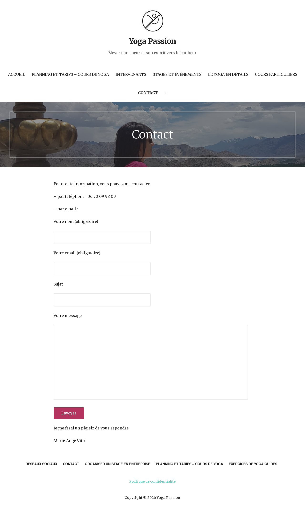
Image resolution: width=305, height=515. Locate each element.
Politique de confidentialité (152, 481)
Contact (148, 92)
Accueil (16, 74)
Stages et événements (177, 74)
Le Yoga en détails (228, 74)
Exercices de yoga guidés (253, 463)
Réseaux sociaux (41, 463)
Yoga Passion (152, 41)
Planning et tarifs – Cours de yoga (70, 74)
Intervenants (131, 74)
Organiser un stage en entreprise (117, 463)
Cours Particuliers (276, 74)
